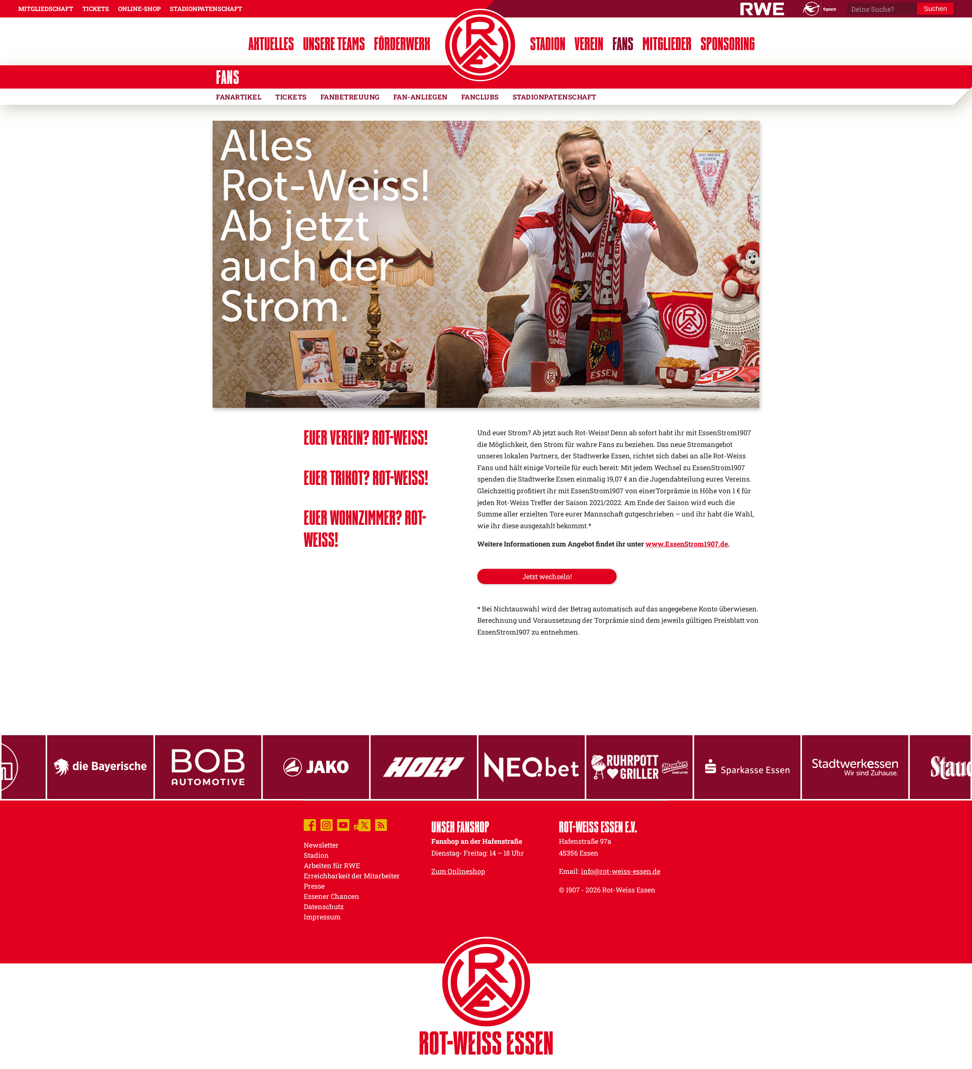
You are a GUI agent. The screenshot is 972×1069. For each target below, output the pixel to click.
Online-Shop (139, 9)
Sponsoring (728, 43)
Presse (314, 886)
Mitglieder (666, 43)
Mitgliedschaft (45, 9)
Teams (334, 43)
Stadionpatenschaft (554, 96)
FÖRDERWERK (402, 43)
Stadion (547, 43)
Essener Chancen (331, 896)
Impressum (322, 916)
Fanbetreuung (350, 96)
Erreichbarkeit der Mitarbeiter (352, 875)
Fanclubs (480, 96)
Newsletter (321, 845)
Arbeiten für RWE (332, 865)
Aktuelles (271, 43)
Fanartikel (239, 96)
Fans (622, 43)
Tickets (291, 96)
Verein (588, 43)
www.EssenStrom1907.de (686, 543)
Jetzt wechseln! (547, 576)
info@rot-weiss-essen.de (620, 871)
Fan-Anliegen (420, 96)
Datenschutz (324, 906)
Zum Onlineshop (458, 871)
